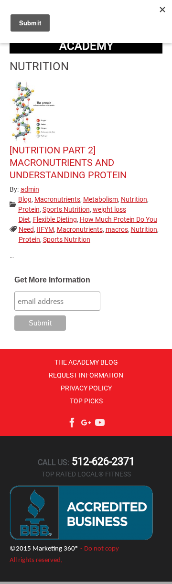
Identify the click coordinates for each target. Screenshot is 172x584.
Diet (24, 219)
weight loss (109, 209)
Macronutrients (57, 199)
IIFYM (45, 229)
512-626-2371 (102, 461)
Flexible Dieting (55, 219)
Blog (25, 199)
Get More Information (52, 280)
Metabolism (100, 199)
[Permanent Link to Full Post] (33, 111)
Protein (29, 209)
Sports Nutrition (66, 209)
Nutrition (134, 199)
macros (117, 229)
